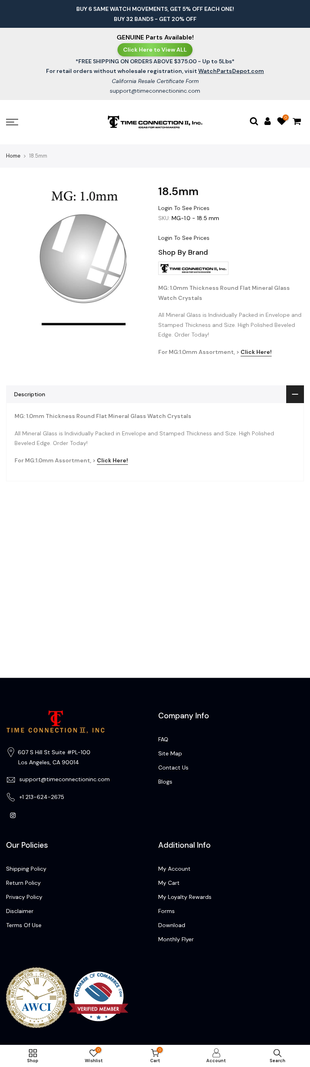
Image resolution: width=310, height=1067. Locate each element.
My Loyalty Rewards (185, 897)
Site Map (170, 753)
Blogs (165, 781)
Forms (166, 911)
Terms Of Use (24, 925)
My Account (174, 868)
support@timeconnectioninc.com (155, 90)
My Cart (169, 882)
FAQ (163, 739)
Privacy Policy (24, 897)
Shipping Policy (26, 868)
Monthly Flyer (176, 939)
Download (171, 925)
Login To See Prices (183, 208)
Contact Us (173, 767)
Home (13, 155)
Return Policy (23, 882)
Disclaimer (20, 911)
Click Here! (256, 352)
